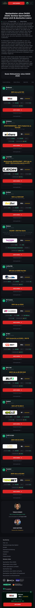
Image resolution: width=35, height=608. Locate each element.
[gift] (27, 3)
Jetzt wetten (16, 110)
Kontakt (5, 547)
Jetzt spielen (16, 3)
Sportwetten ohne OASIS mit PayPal (12, 571)
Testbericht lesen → (17, 113)
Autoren (5, 554)
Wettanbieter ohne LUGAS (10, 564)
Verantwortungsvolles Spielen (10, 545)
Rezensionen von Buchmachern (11, 575)
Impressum (6, 552)
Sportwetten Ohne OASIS (9, 562)
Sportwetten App (7, 569)
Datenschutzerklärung (9, 549)
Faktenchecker (7, 556)
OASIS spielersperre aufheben (11, 566)
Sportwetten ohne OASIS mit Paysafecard (14, 573)
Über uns (5, 543)
